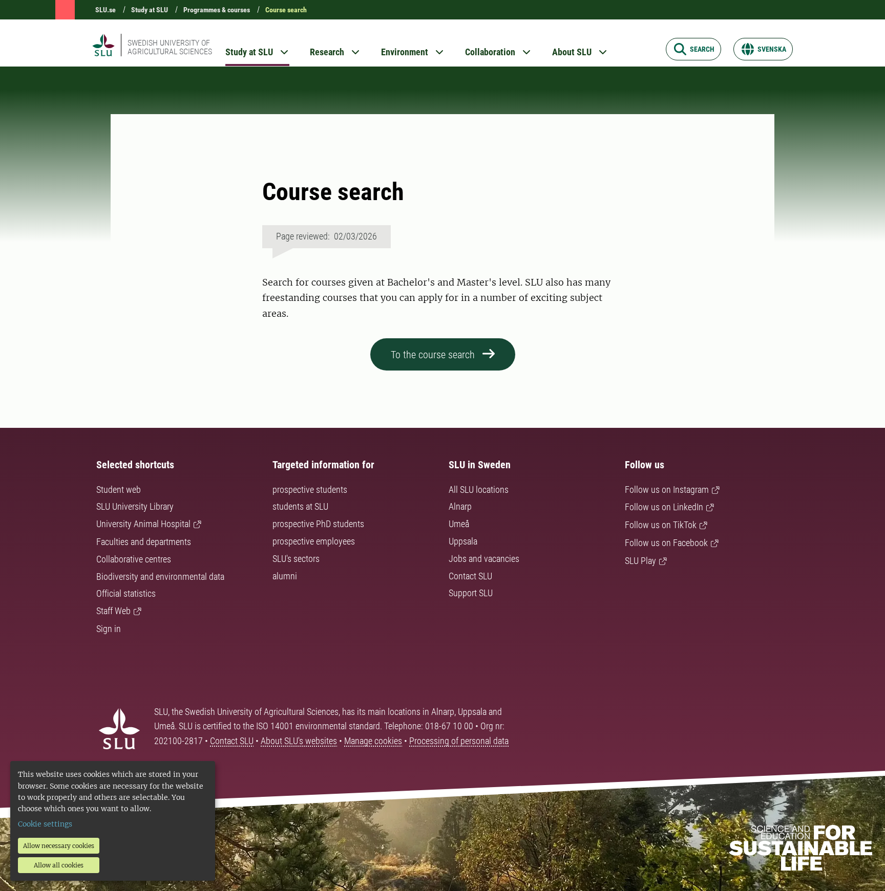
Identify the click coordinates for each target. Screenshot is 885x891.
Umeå (459, 523)
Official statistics (126, 593)
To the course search (433, 355)
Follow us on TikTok (661, 524)
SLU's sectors (296, 558)
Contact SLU (470, 576)
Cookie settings (45, 824)
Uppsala (463, 541)
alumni (284, 576)
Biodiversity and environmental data (160, 576)
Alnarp (460, 506)
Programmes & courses (216, 10)
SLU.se (105, 10)
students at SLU (300, 506)
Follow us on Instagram (667, 489)
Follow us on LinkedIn (664, 507)
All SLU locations (479, 489)
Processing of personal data (459, 740)
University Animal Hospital (143, 523)
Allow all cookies (58, 865)
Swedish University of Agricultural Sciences (170, 47)
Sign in (108, 628)
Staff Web (113, 610)
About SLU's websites (299, 740)
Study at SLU (149, 10)
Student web (118, 489)
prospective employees (313, 541)
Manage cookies (373, 740)
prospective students (309, 489)
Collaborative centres (133, 559)
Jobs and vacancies (484, 558)
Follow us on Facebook (666, 542)
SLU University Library (135, 506)
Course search (286, 10)
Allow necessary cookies (58, 846)
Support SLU (471, 593)
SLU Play (640, 560)
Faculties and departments (143, 541)
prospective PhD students (318, 523)
